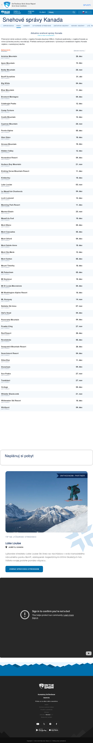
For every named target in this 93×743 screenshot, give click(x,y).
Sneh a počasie (17, 12)
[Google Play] (41, 730)
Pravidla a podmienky (46, 709)
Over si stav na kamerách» (46, 35)
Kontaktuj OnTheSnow (46, 694)
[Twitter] (44, 723)
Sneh (18, 26)
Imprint (46, 704)
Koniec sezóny (77, 26)
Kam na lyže (31, 12)
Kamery (26, 26)
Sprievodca (8, 26)
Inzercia (46, 698)
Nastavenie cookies (46, 717)
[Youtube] (37, 723)
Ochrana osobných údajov (46, 707)
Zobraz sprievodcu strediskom (24, 569)
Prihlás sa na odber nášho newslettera (46, 701)
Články (42, 12)
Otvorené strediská (42, 26)
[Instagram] (50, 723)
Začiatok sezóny (61, 26)
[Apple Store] (53, 730)
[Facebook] (56, 723)
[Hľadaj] (73, 12)
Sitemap (46, 712)
